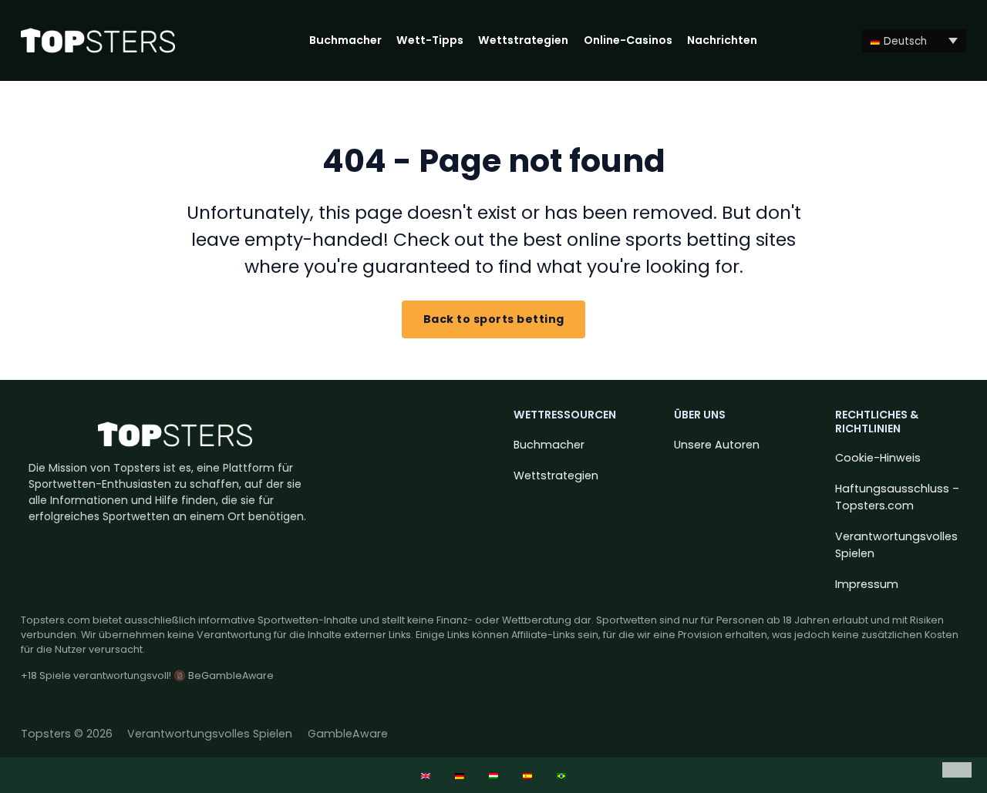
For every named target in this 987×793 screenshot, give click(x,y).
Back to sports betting (493, 319)
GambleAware (348, 733)
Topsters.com (55, 620)
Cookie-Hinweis (878, 457)
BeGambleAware (231, 675)
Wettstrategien (523, 40)
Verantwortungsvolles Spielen (896, 544)
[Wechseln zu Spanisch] (527, 775)
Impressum (866, 584)
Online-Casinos (628, 40)
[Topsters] (98, 40)
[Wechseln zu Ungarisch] (493, 775)
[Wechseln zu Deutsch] (459, 775)
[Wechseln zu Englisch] (425, 775)
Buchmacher (345, 40)
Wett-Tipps (429, 40)
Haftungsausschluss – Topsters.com (897, 496)
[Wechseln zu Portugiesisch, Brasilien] (561, 775)
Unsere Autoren (717, 444)
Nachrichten (722, 40)
